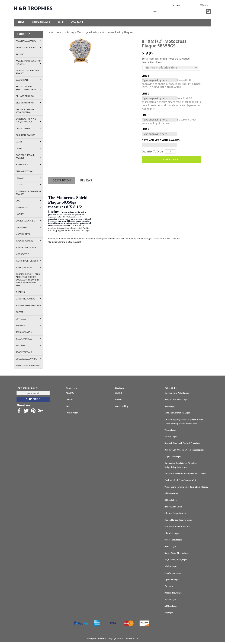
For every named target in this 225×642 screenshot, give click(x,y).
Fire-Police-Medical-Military (177, 527)
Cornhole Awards (25, 135)
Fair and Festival (25, 171)
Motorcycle (22, 254)
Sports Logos (170, 406)
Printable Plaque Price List (176, 513)
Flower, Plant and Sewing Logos (178, 520)
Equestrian (22, 164)
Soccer (19, 312)
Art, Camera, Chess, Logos (176, 560)
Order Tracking (121, 406)
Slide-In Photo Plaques (28, 305)
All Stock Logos (171, 606)
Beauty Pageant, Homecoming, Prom (26, 88)
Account (176, 5)
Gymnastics (22, 207)
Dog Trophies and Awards (25, 156)
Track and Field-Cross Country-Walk (180, 480)
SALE (60, 22)
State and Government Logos (177, 413)
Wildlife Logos (170, 566)
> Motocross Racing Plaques (116, 32)
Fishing (19, 184)
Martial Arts (23, 234)
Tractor (20, 345)
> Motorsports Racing (61, 32)
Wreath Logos (170, 430)
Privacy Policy (72, 413)
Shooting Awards (25, 299)
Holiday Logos (171, 437)
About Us (70, 393)
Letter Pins (21, 227)
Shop (21, 22)
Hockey (20, 214)
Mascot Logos (170, 546)
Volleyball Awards (26, 359)
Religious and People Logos (176, 400)
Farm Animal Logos (173, 573)
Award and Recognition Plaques (28, 62)
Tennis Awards (24, 332)
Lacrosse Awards (25, 221)
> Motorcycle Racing (87, 32)
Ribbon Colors (170, 500)
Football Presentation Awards (28, 192)
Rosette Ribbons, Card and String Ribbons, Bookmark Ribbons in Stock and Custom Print (28, 280)
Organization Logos (173, 456)
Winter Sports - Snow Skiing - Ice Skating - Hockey (186, 487)
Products (24, 34)
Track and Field (24, 339)
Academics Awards (26, 41)
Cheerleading (23, 128)
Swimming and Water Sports (177, 393)
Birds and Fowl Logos (173, 593)
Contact (77, 22)
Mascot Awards (24, 241)
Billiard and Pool (25, 96)
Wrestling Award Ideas (28, 365)
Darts (19, 148)
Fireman (20, 178)
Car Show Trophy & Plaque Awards (26, 120)
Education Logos (172, 533)
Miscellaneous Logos (173, 540)
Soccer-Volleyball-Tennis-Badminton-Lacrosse (185, 473)
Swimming (21, 325)
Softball (21, 319)
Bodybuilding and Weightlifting (25, 110)
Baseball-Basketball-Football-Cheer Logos (183, 443)
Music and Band (24, 267)
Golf (18, 201)
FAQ (68, 406)
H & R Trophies (33, 8)
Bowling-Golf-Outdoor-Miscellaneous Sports (184, 450)
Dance (19, 142)
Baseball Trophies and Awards (28, 71)
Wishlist (118, 393)
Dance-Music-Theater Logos (177, 553)
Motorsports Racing (27, 261)
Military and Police (26, 247)
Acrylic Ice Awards (26, 47)
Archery (20, 54)
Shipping (20, 292)
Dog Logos (169, 613)
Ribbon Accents (171, 493)
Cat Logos (169, 586)
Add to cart (171, 159)
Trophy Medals (24, 352)
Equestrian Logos (172, 579)
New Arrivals (41, 22)
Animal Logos (170, 599)
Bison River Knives (25, 103)
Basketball (22, 80)
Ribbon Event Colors (173, 507)
